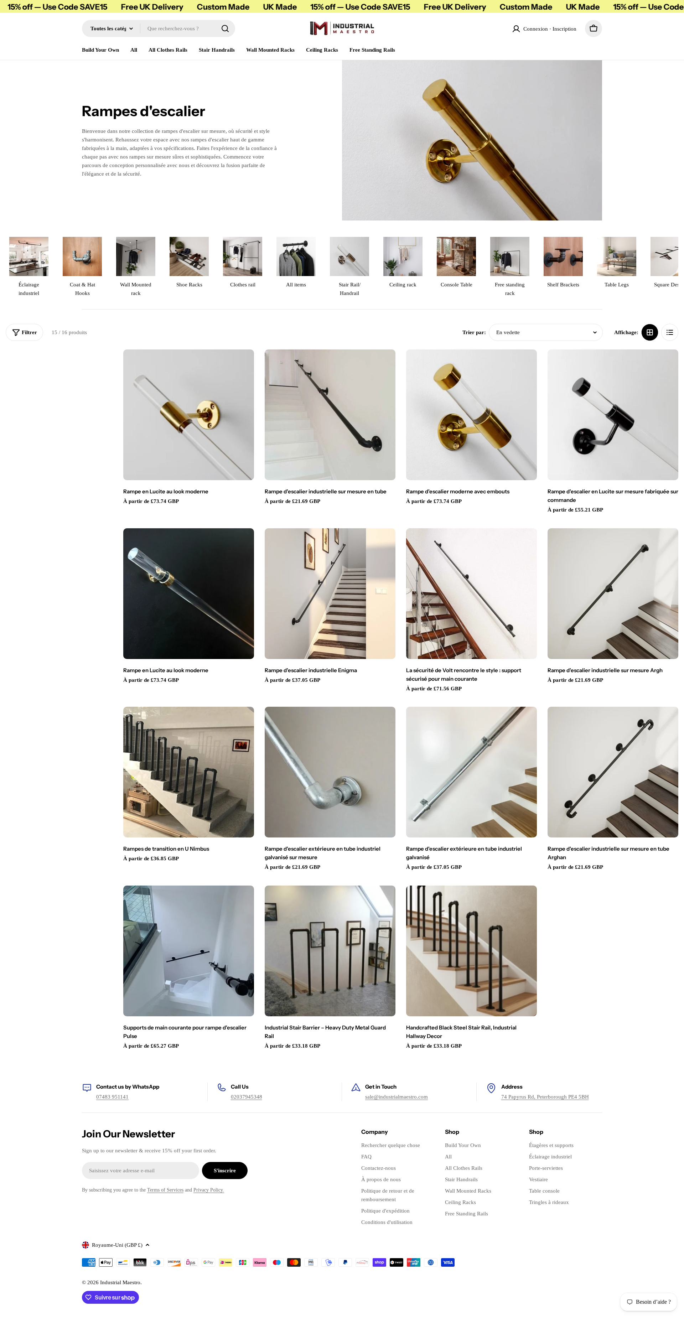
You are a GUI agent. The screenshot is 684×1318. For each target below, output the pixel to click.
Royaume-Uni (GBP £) (117, 1245)
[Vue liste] (669, 332)
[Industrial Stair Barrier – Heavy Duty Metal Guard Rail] (330, 951)
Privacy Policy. (208, 1190)
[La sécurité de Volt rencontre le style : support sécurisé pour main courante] (471, 593)
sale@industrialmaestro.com (396, 1097)
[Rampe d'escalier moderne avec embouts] (471, 414)
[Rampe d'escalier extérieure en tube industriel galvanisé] (471, 772)
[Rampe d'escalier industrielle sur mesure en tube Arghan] (613, 772)
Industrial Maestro (120, 1282)
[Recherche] (225, 28)
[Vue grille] (649, 332)
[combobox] (158, 28)
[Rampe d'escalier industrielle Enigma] (330, 593)
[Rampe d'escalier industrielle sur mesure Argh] (613, 593)
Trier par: (474, 332)
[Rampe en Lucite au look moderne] (188, 414)
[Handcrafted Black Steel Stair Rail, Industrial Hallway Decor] (471, 951)
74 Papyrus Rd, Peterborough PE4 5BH (545, 1097)
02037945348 (246, 1097)
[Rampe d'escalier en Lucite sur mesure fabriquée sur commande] (613, 414)
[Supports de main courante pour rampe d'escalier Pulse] (188, 951)
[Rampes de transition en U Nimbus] (188, 772)
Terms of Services (165, 1190)
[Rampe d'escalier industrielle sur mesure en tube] (330, 414)
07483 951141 (112, 1097)
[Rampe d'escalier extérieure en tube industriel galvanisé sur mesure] (330, 772)
